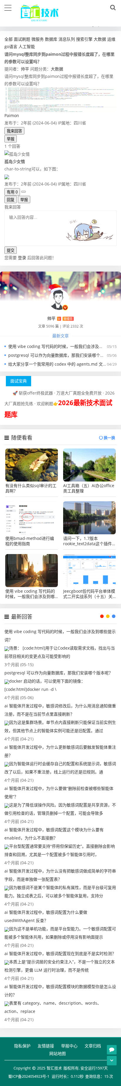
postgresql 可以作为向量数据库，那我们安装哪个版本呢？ (62, 355)
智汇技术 (54, 1068)
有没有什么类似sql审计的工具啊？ (30, 488)
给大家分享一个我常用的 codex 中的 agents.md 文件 (57, 364)
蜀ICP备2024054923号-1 (28, 1076)
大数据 (57, 69)
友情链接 (46, 1046)
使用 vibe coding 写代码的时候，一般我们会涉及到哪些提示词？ (30, 594)
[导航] (7, 7)
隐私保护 (22, 1046)
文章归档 (93, 1046)
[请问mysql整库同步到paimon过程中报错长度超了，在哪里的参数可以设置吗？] (60, 99)
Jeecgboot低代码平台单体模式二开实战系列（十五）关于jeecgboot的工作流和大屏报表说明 (89, 594)
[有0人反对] (23, 192)
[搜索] (112, 8)
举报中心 (69, 1046)
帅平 (25, 69)
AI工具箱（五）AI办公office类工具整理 (88, 488)
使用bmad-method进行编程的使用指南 (29, 541)
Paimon (11, 115)
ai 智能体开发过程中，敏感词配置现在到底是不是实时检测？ (60, 953)
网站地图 (57, 1053)
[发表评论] (112, 1049)
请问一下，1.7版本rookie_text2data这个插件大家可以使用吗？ (87, 541)
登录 (22, 257)
